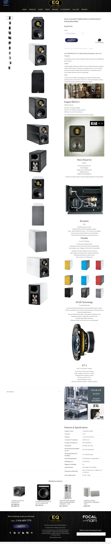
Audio (71, 48)
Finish (66, 30)
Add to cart (71, 40)
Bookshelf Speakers (78, 48)
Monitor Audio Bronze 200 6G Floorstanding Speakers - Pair (67, 502)
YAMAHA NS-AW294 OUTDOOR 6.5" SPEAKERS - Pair (91, 502)
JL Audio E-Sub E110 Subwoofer (17, 501)
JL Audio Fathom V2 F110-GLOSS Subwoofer (43, 502)
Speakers (85, 48)
